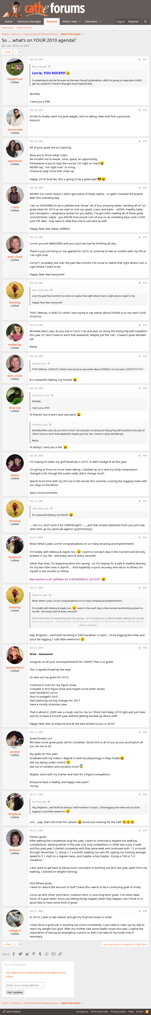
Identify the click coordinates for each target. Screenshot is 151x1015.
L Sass (7, 45)
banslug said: (39, 363)
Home (8, 21)
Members (91, 21)
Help (131, 1011)
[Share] (139, 59)
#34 (145, 647)
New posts (7, 27)
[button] (79, 21)
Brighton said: (39, 595)
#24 (145, 187)
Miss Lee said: (39, 66)
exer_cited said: (40, 290)
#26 (145, 282)
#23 (145, 141)
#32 (145, 537)
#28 (145, 356)
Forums (52, 21)
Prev (8, 52)
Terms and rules (99, 1011)
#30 (145, 455)
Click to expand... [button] (88, 625)
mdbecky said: (40, 424)
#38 (145, 911)
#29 (145, 388)
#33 (145, 587)
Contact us (82, 1011)
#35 (145, 732)
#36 (145, 794)
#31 (145, 501)
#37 (145, 830)
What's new (69, 21)
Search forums (24, 27)
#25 (145, 237)
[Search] (145, 21)
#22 (145, 110)
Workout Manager (29, 21)
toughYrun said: (41, 395)
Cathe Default (12, 1011)
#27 (145, 325)
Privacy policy (118, 1011)
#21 (145, 59)
